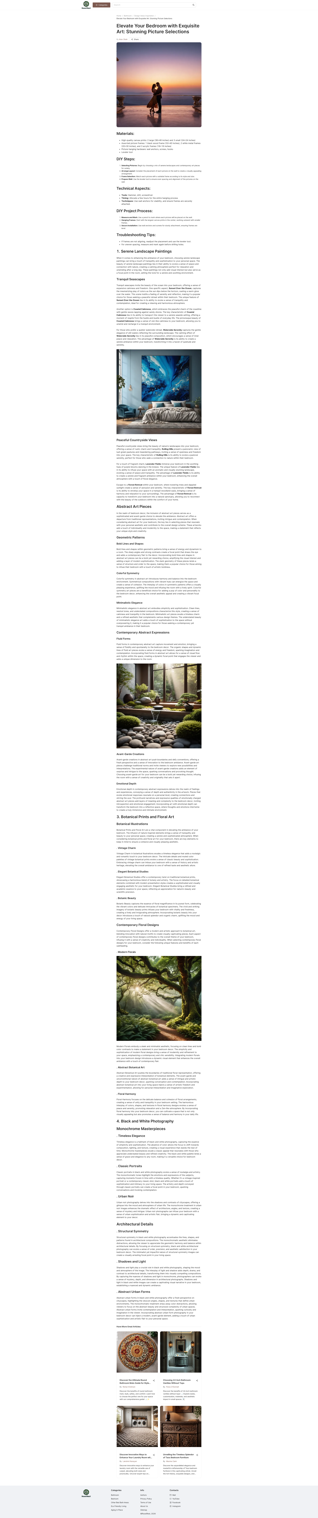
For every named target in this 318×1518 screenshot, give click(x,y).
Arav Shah (123, 39)
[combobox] (153, 5)
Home (119, 16)
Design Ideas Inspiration (144, 16)
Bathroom (128, 16)
